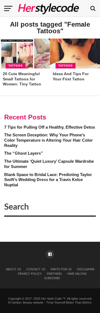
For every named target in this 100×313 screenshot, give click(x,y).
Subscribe (52, 278)
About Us (13, 269)
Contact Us (35, 269)
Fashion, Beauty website (26, 302)
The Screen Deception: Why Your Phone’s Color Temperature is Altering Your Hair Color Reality (48, 140)
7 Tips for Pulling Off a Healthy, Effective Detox (49, 127)
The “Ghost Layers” (23, 153)
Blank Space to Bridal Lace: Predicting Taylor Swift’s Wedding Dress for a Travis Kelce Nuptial (48, 179)
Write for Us (61, 269)
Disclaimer (85, 269)
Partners (54, 273)
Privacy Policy (30, 273)
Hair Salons (77, 273)
